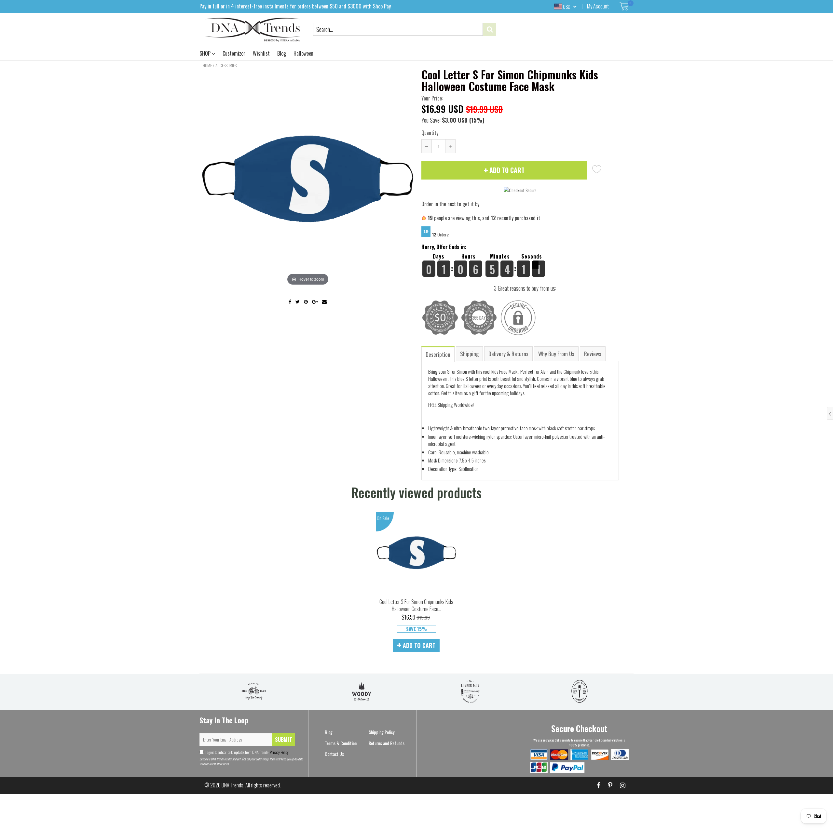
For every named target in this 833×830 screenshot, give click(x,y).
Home (207, 65)
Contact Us (334, 753)
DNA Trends (232, 785)
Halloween (303, 53)
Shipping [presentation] (469, 354)
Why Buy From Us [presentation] (556, 354)
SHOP (205, 53)
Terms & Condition (341, 743)
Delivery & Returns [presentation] (508, 354)
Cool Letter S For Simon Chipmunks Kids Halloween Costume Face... (416, 605)
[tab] (438, 353)
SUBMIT (283, 739)
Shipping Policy (381, 732)
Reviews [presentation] (592, 354)
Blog (281, 53)
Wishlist (261, 53)
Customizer (234, 53)
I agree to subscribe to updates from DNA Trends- (247, 752)
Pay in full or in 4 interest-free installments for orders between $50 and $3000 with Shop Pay (295, 6)
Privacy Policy (279, 752)
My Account (598, 6)
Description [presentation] (438, 354)
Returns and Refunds (386, 743)
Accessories (226, 65)
